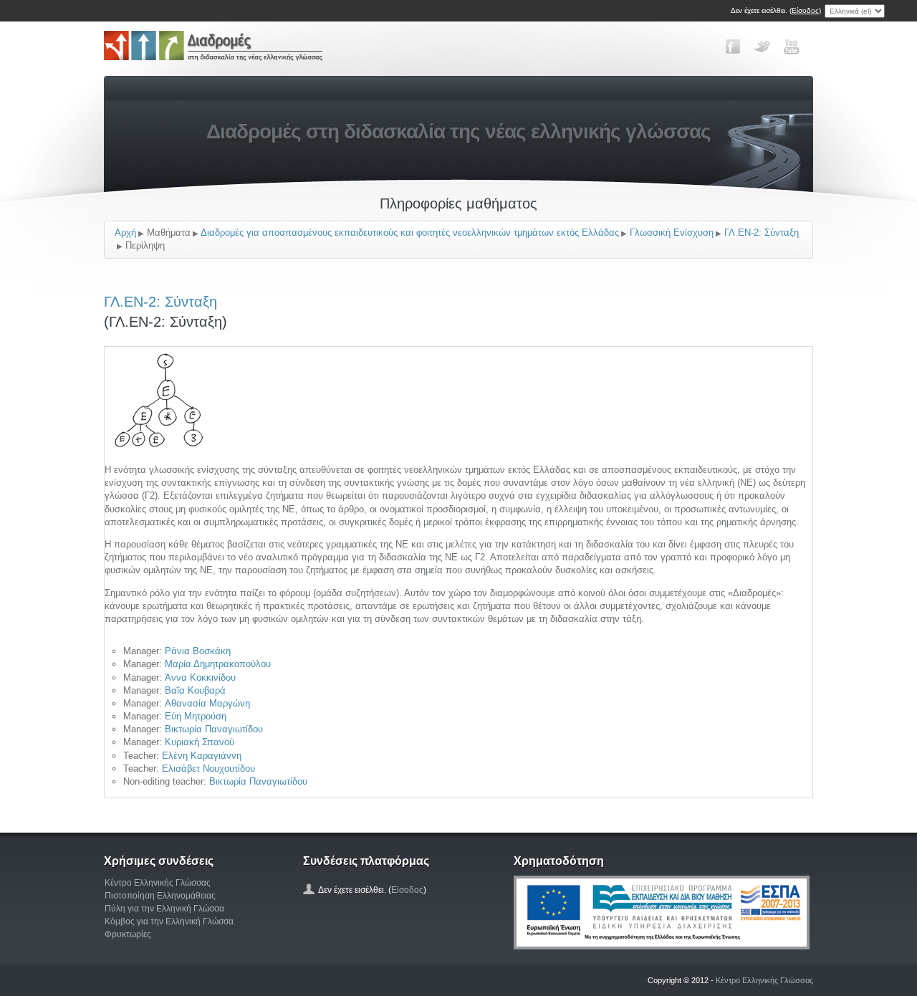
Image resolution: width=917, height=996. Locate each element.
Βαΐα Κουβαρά (195, 690)
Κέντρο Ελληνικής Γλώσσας (158, 883)
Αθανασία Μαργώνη (207, 703)
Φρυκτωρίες (128, 934)
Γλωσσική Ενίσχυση (672, 232)
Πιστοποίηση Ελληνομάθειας (160, 896)
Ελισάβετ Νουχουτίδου (208, 768)
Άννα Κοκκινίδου (200, 677)
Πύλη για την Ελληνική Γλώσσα (164, 909)
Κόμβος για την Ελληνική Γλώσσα (169, 921)
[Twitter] (762, 46)
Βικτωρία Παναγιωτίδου (214, 729)
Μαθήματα (169, 232)
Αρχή (125, 232)
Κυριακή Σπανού (199, 742)
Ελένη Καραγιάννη (201, 755)
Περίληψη (145, 245)
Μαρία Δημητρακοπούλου (218, 664)
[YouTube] (791, 46)
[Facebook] (732, 46)
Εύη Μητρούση (195, 716)
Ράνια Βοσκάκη (198, 651)
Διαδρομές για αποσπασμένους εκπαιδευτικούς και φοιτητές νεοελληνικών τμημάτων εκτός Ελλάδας (410, 232)
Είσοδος (805, 10)
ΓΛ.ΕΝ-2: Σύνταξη (761, 232)
